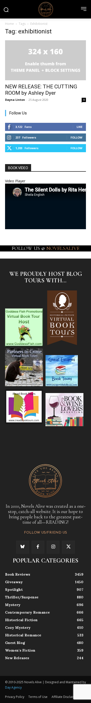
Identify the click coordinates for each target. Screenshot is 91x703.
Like (79, 127)
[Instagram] (53, 547)
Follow (76, 137)
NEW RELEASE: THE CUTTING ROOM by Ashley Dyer (41, 90)
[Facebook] (38, 547)
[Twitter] (68, 547)
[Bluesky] (22, 547)
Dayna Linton (15, 100)
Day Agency (13, 687)
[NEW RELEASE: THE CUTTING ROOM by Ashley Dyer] (45, 60)
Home (9, 24)
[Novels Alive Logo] (45, 9)
